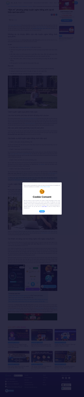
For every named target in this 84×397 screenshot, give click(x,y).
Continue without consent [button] (44, 186)
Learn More (44, 206)
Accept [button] (42, 211)
